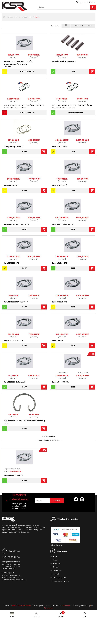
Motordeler (12, 17)
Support (82, 2)
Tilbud (55, 560)
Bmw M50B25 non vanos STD (16, 224)
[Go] (93, 7)
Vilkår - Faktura (56, 545)
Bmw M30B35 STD (59, 146)
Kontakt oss (57, 570)
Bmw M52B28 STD (59, 263)
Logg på (56, 574)
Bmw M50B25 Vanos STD (62, 224)
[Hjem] (4, 17)
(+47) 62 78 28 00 (11, 557)
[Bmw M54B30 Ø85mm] (24, 457)
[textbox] (67, 7)
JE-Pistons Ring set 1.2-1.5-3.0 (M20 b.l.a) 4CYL (24, 105)
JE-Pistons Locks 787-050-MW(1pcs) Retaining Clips (24, 422)
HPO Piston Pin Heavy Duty (64, 61)
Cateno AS (66, 605)
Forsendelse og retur (61, 581)
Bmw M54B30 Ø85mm (61, 382)
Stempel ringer (26, 17)
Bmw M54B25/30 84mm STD (16, 302)
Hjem (55, 556)
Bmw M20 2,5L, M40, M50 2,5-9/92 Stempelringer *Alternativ (18, 62)
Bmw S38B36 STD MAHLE (14, 340)
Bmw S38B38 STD (59, 340)
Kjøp (73, 71)
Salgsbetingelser (59, 577)
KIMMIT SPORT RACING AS (21, 605)
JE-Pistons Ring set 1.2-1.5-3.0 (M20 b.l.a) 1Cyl (72, 105)
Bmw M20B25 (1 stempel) (14, 382)
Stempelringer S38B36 (14, 146)
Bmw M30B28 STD (11, 185)
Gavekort (56, 563)
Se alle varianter (27, 71)
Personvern (48, 608)
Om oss (56, 567)
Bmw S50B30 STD (59, 302)
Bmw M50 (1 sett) (59, 185)
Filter (90, 25)
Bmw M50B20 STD (11, 263)
